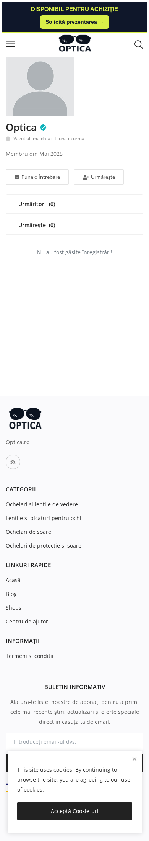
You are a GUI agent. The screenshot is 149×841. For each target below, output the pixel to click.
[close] (134, 758)
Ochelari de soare (28, 531)
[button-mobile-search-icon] (138, 44)
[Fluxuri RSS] (13, 462)
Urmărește (103, 176)
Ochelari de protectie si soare (43, 545)
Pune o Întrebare (40, 176)
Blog (11, 593)
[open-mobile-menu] (11, 43)
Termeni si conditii (29, 655)
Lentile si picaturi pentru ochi (43, 518)
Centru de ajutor (27, 621)
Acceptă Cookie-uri (75, 811)
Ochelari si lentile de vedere (42, 504)
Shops (13, 607)
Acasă (13, 580)
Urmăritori (36, 204)
